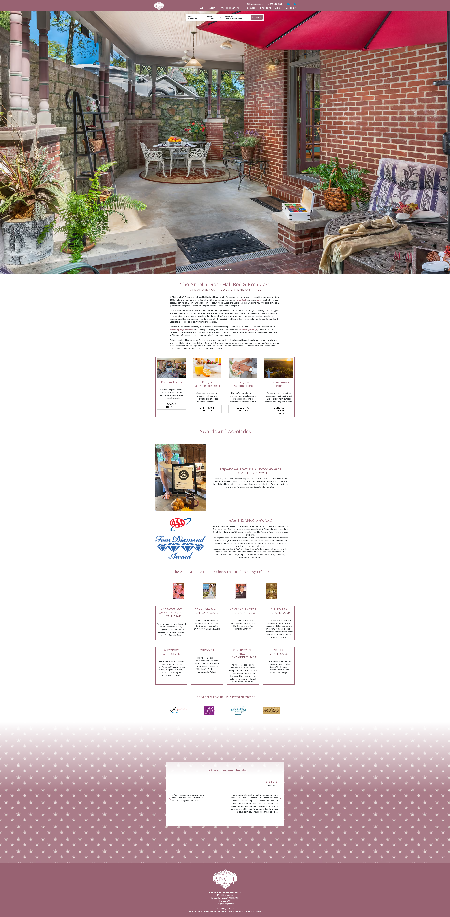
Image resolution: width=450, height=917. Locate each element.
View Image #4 (226, 269)
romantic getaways (248, 329)
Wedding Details (243, 409)
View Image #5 (228, 269)
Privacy (231, 908)
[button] (195, 17)
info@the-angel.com (225, 903)
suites (259, 300)
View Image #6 (230, 269)
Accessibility (220, 908)
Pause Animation (446, 270)
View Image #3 (224, 269)
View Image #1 (219, 269)
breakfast (241, 300)
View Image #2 (221, 269)
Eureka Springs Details (279, 410)
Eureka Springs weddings (182, 329)
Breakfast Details (207, 409)
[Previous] (170, 798)
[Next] (280, 798)
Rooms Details (171, 405)
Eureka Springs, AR (257, 4)
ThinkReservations (252, 911)
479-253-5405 (276, 4)
